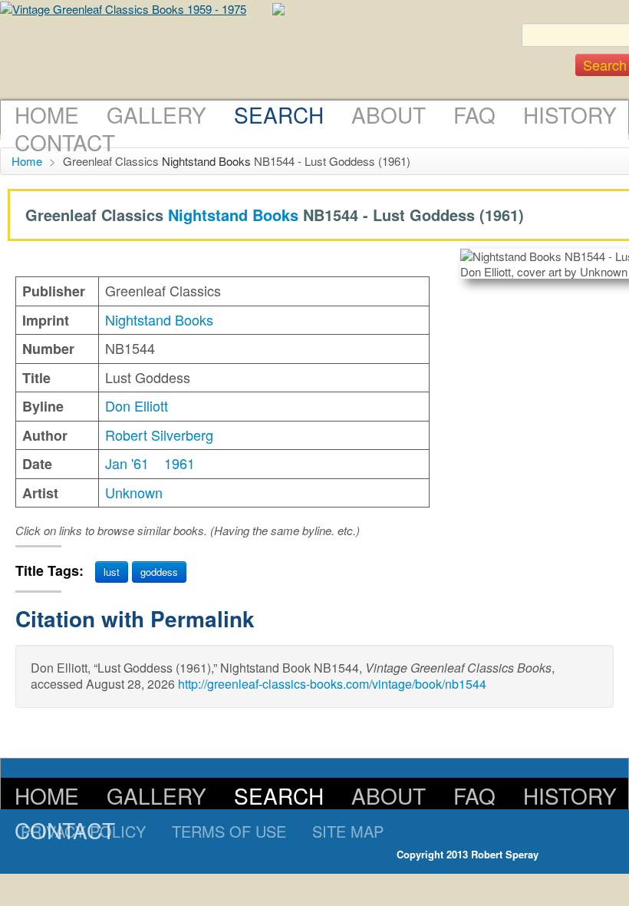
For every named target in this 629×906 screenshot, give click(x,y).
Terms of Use (229, 831)
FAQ (474, 114)
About (388, 114)
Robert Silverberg (159, 435)
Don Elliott (136, 405)
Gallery (156, 114)
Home (47, 114)
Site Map (348, 831)
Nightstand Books (206, 161)
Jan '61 (127, 463)
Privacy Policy (83, 831)
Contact (65, 142)
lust (112, 571)
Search (279, 114)
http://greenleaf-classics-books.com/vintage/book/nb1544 (332, 684)
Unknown (134, 492)
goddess (159, 571)
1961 (179, 463)
